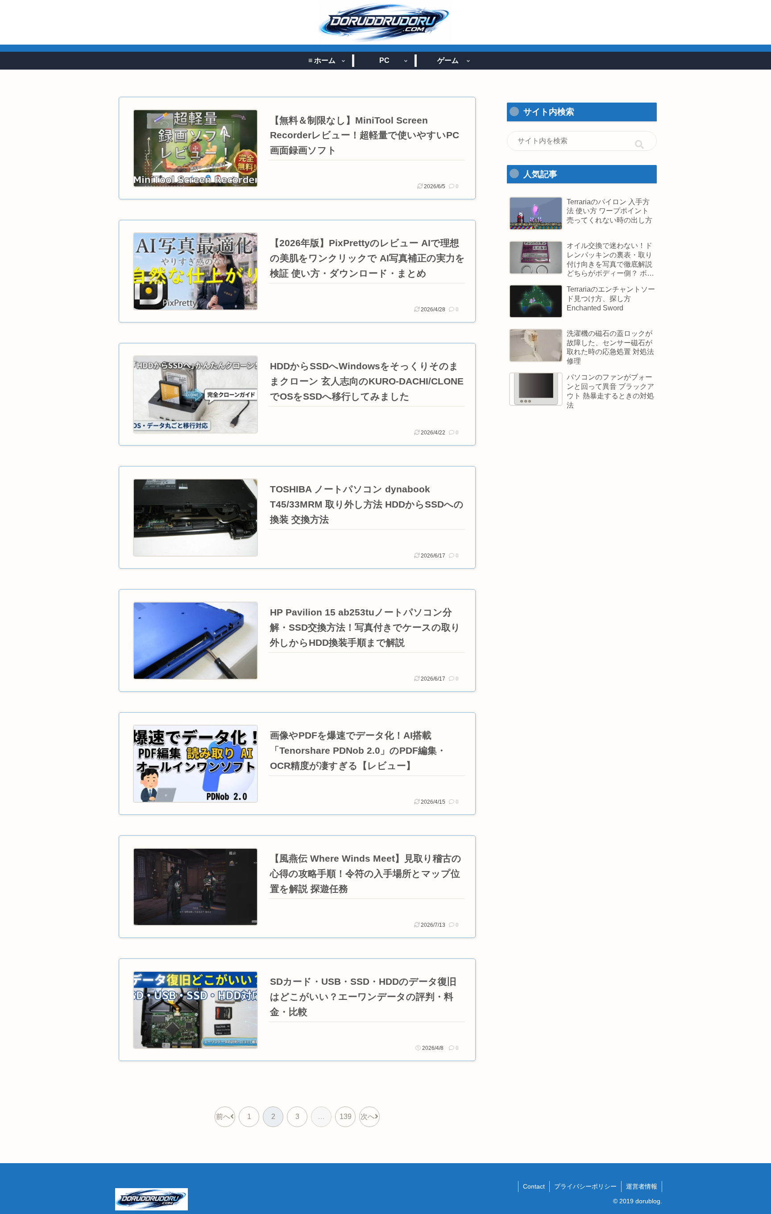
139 (346, 1116)
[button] (639, 145)
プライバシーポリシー (585, 1186)
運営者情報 (641, 1186)
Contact (534, 1186)
